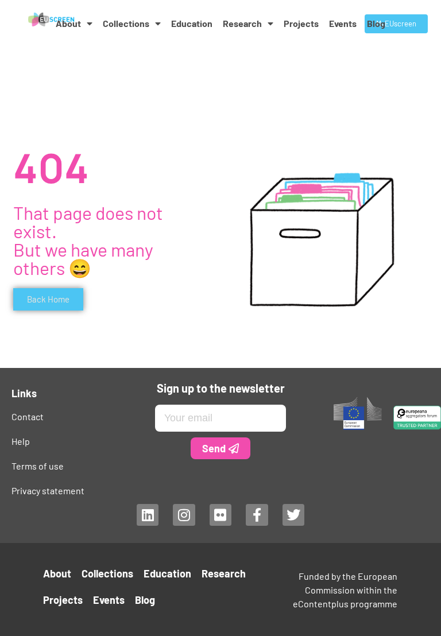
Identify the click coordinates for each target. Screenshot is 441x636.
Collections (126, 23)
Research (242, 23)
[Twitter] (293, 515)
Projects (301, 23)
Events (343, 23)
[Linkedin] (147, 515)
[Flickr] (220, 515)
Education (191, 23)
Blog (376, 23)
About (68, 23)
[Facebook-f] (257, 515)
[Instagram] (184, 515)
